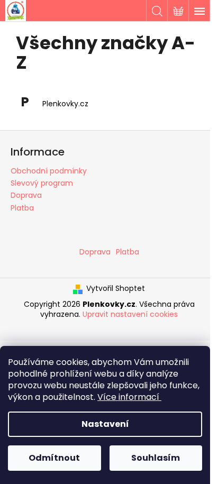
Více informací (128, 397)
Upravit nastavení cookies (130, 314)
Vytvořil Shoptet (115, 289)
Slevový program (42, 183)
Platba (22, 208)
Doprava (26, 195)
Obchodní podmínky (49, 171)
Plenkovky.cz (65, 104)
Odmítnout (54, 458)
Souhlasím (155, 458)
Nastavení (105, 424)
